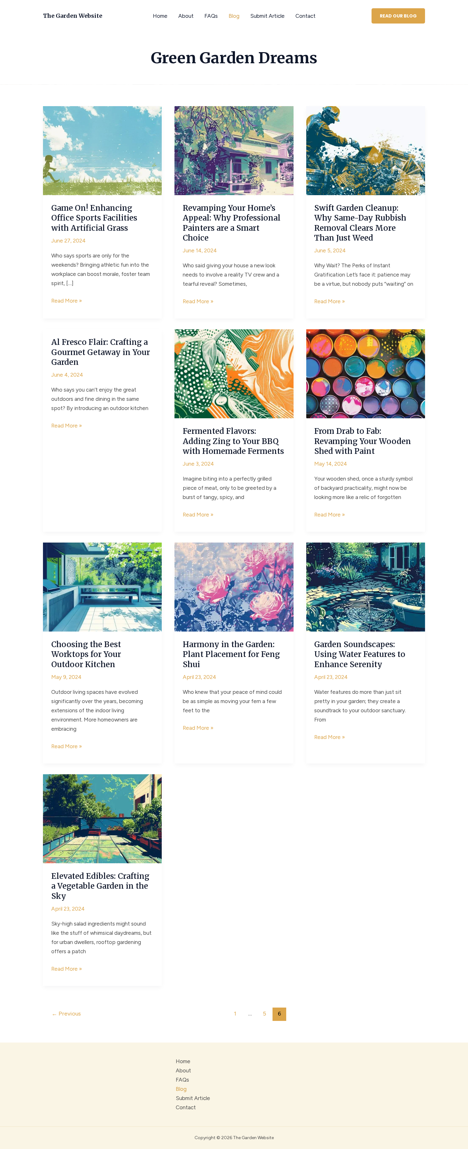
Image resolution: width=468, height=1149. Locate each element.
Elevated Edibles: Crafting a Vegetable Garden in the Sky (100, 886)
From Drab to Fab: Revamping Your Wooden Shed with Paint (362, 441)
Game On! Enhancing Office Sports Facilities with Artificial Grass (94, 218)
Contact (305, 16)
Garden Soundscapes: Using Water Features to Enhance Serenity (359, 654)
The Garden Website (72, 15)
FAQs (211, 16)
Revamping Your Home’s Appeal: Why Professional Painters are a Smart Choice (231, 223)
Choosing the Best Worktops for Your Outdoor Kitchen (86, 654)
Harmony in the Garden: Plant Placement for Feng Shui (231, 654)
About (186, 16)
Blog (234, 16)
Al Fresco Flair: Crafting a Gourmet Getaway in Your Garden (100, 352)
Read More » (66, 301)
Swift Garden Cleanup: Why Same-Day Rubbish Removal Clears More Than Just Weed (360, 223)
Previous (66, 1013)
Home (160, 16)
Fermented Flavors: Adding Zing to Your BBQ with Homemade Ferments (233, 441)
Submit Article (267, 16)
